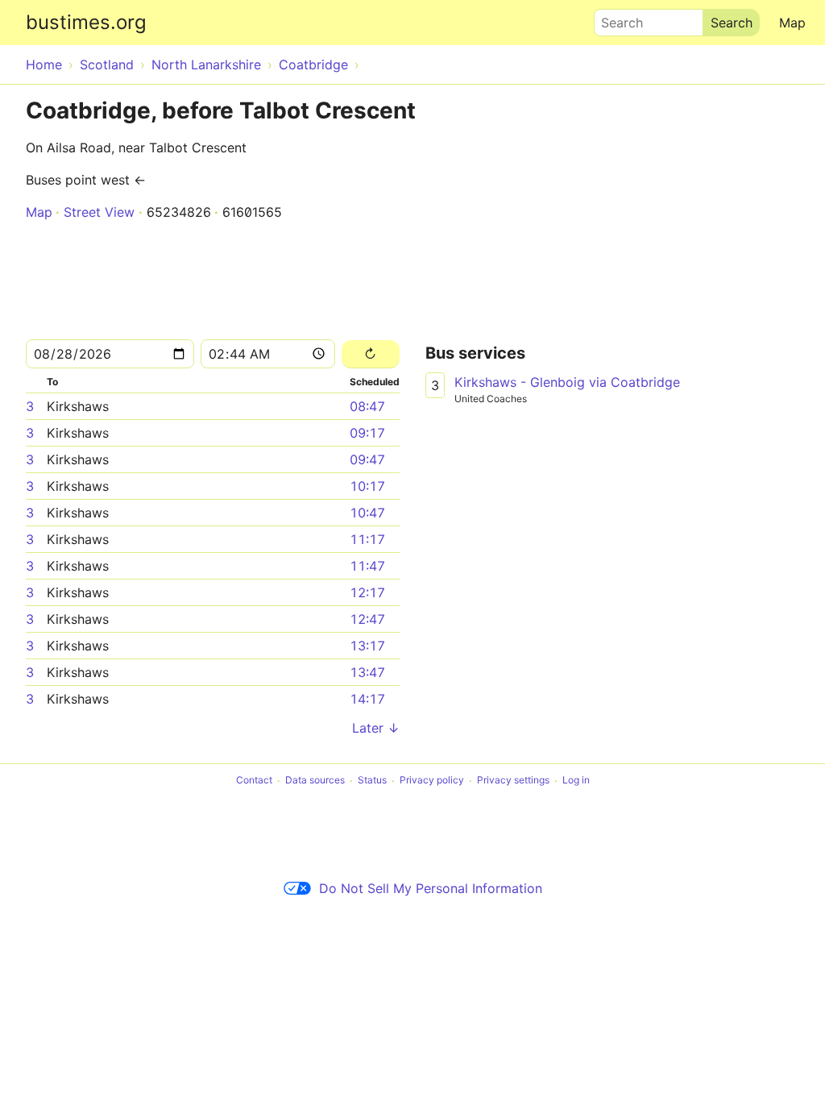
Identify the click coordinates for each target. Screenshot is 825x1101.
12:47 (367, 619)
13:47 (367, 672)
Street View (99, 212)
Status (372, 781)
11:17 (367, 539)
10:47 (367, 513)
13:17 (367, 646)
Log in (576, 781)
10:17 (367, 486)
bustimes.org (86, 22)
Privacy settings (513, 781)
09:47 (367, 459)
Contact (254, 781)
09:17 (367, 433)
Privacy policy (432, 781)
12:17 (367, 592)
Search (615, 18)
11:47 (367, 566)
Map (792, 23)
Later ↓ (376, 728)
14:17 (367, 699)
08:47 (367, 406)
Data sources (315, 781)
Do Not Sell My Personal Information (430, 888)
